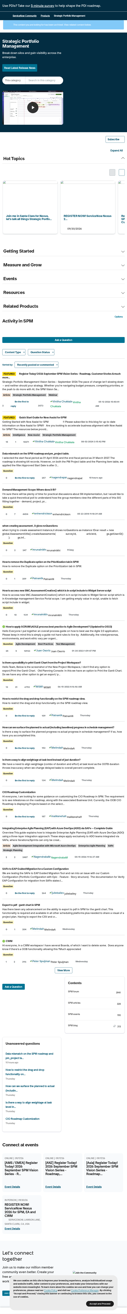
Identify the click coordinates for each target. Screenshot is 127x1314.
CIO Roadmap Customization (19, 792)
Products (45, 15)
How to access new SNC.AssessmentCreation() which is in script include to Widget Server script (56, 590)
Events (10, 278)
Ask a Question (63, 340)
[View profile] (61, 402)
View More (63, 970)
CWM (9, 941)
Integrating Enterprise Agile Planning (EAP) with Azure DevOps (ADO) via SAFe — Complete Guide (57, 828)
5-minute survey (42, 6)
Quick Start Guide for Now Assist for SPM (42, 417)
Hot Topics (14, 158)
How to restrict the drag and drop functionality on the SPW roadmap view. (43, 698)
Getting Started (18, 251)
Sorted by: (7, 364)
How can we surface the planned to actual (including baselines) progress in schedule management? (58, 727)
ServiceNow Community (25, 15)
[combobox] (44, 80)
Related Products (20, 306)
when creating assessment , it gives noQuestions (30, 525)
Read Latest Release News (19, 67)
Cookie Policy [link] (50, 1290)
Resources (14, 292)
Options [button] (119, 316)
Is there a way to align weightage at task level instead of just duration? (41, 759)
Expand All (116, 150)
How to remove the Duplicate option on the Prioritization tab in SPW (40, 561)
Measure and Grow (22, 265)
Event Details (12, 1186)
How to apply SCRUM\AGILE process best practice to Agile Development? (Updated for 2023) (59, 626)
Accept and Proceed (100, 1303)
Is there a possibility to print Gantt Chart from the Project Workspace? (41, 662)
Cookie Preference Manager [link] (85, 1290)
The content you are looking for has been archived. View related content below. (52, 24)
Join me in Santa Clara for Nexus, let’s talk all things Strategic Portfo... (29, 184)
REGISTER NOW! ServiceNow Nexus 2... (84, 182)
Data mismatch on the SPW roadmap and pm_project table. (35, 453)
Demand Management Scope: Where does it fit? (29, 489)
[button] (115, 139)
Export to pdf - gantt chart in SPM (21, 904)
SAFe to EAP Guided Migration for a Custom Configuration (35, 868)
